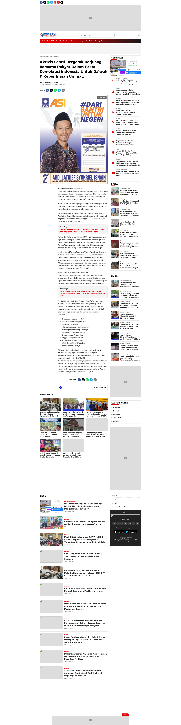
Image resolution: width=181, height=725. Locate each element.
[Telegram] (59, 90)
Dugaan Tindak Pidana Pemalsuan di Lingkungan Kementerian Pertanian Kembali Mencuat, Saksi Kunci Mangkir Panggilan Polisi (127, 144)
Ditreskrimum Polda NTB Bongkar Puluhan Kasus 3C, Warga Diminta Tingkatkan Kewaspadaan (129, 328)
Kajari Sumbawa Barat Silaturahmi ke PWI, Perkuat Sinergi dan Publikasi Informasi (85, 589)
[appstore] (119, 532)
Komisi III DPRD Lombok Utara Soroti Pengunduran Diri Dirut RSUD (127, 173)
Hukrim (116, 421)
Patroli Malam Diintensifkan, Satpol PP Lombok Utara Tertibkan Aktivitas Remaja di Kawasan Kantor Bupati (129, 339)
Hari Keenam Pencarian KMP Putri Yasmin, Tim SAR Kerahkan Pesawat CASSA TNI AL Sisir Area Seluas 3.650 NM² (82, 293)
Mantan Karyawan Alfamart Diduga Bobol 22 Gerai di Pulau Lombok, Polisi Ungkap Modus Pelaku (129, 318)
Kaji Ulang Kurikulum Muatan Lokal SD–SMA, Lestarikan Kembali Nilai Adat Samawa (83, 556)
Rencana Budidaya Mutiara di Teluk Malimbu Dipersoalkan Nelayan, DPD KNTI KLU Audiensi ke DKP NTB (50, 416)
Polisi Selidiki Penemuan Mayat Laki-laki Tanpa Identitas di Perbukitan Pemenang (129, 296)
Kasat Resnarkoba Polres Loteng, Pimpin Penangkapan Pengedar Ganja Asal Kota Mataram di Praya (130, 360)
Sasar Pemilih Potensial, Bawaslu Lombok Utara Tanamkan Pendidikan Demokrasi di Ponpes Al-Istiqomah (72, 457)
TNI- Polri (117, 418)
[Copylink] (63, 90)
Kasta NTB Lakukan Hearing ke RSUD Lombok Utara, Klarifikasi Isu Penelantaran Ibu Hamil (128, 102)
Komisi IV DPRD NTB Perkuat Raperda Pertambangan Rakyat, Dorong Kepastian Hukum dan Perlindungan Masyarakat (84, 623)
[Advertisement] (48, 217)
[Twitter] (51, 90)
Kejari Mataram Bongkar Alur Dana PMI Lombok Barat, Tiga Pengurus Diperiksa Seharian (72, 435)
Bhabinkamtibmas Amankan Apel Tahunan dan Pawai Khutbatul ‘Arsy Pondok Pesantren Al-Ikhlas (85, 656)
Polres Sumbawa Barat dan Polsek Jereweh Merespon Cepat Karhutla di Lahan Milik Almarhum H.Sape (85, 640)
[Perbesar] (74, 183)
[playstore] (131, 532)
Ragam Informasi (53, 56)
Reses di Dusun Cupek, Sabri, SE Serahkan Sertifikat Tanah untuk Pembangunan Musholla (127, 122)
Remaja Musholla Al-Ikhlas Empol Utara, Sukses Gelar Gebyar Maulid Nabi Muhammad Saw (126, 133)
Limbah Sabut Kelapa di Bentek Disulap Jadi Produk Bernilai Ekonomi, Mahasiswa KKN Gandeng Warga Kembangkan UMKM (50, 457)
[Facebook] (47, 90)
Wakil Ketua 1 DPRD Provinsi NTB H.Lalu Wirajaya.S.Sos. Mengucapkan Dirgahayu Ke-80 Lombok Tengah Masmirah (128, 164)
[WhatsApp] (55, 90)
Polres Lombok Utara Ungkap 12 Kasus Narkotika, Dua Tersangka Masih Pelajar (130, 285)
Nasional (116, 414)
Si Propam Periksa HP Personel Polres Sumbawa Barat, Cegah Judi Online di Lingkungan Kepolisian (83, 673)
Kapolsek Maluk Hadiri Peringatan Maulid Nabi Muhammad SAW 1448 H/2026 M (84, 522)
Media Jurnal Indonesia (49, 82)
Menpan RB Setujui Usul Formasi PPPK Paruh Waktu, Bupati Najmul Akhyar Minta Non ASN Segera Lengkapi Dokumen (126, 155)
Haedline (116, 407)
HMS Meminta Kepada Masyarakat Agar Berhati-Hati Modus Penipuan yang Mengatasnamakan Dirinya (83, 506)
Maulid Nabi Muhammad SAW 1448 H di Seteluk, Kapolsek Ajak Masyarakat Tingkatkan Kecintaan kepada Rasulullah (84, 539)
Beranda (43, 56)
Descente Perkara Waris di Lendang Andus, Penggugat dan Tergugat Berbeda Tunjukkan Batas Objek (82, 230)
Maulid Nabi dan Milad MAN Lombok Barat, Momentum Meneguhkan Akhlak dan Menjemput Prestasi (85, 606)
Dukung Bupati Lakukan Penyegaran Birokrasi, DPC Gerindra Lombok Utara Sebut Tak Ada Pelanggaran (127, 93)
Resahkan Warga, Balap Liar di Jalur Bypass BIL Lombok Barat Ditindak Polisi (129, 348)
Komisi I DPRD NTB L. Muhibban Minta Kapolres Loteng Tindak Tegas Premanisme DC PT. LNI (126, 113)
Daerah (116, 411)
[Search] (115, 35)
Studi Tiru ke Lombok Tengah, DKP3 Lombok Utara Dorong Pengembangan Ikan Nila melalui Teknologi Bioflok (49, 436)
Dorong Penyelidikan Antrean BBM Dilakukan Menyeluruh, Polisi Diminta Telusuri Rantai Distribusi (96, 435)
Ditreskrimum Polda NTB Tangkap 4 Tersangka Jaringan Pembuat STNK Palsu (129, 306)
